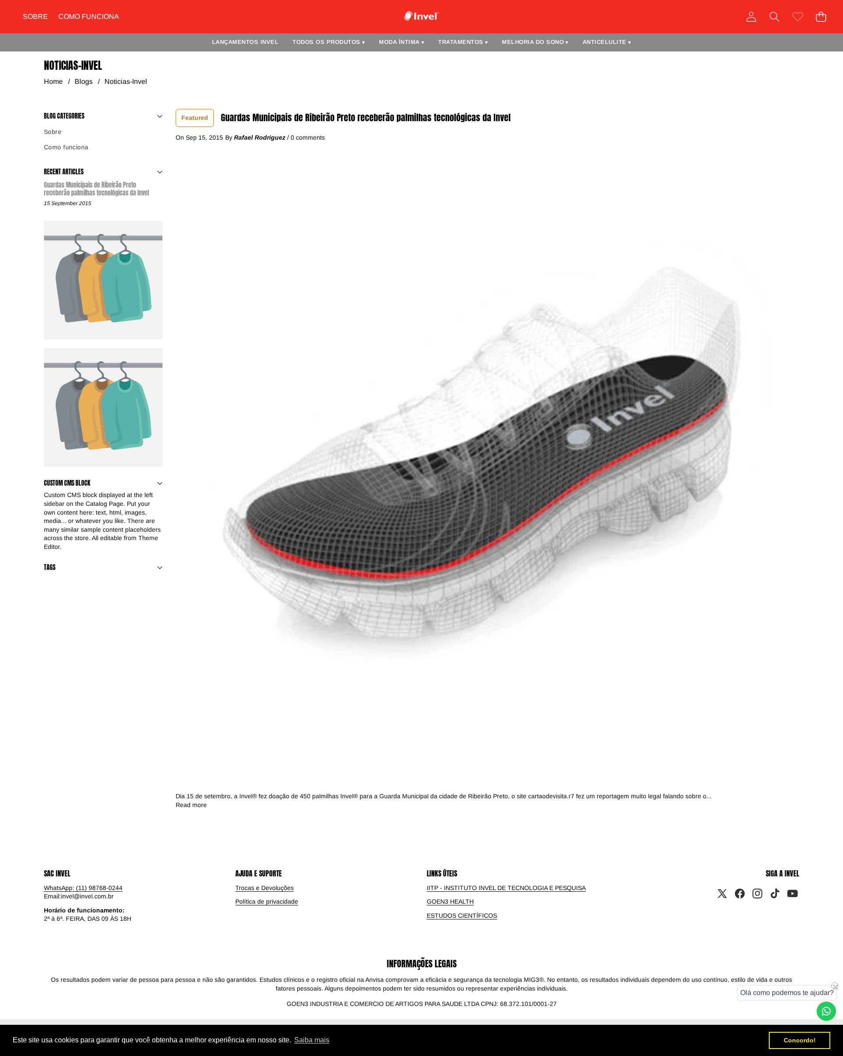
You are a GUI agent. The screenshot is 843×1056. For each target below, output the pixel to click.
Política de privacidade (266, 901)
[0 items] (821, 16)
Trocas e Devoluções (264, 887)
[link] (797, 16)
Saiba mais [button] (311, 1040)
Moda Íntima (401, 42)
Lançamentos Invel (245, 42)
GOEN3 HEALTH (450, 901)
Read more (191, 804)
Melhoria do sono (535, 42)
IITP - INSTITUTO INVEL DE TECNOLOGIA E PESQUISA (506, 887)
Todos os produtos (328, 42)
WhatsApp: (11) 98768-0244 (83, 887)
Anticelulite (607, 42)
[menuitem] (103, 132)
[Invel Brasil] (421, 16)
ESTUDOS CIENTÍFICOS (462, 915)
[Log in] (751, 16)
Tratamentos (463, 42)
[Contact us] (826, 1011)
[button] (774, 16)
